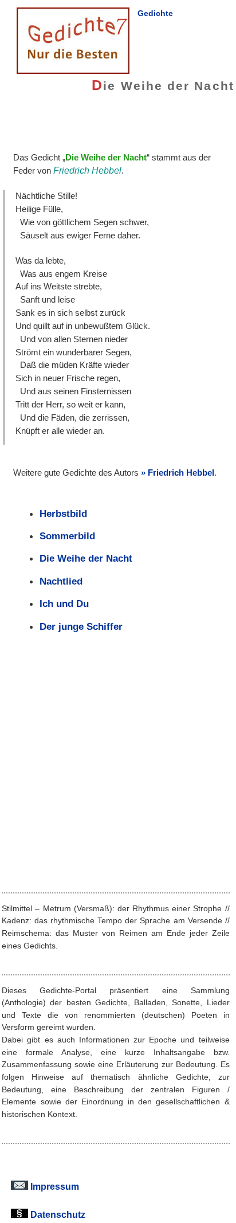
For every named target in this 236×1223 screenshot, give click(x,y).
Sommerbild (67, 536)
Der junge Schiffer (81, 626)
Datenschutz (56, 1214)
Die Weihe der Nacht (86, 558)
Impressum (53, 1186)
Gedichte (155, 13)
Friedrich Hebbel (181, 472)
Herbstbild (63, 513)
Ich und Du (64, 603)
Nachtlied (61, 581)
